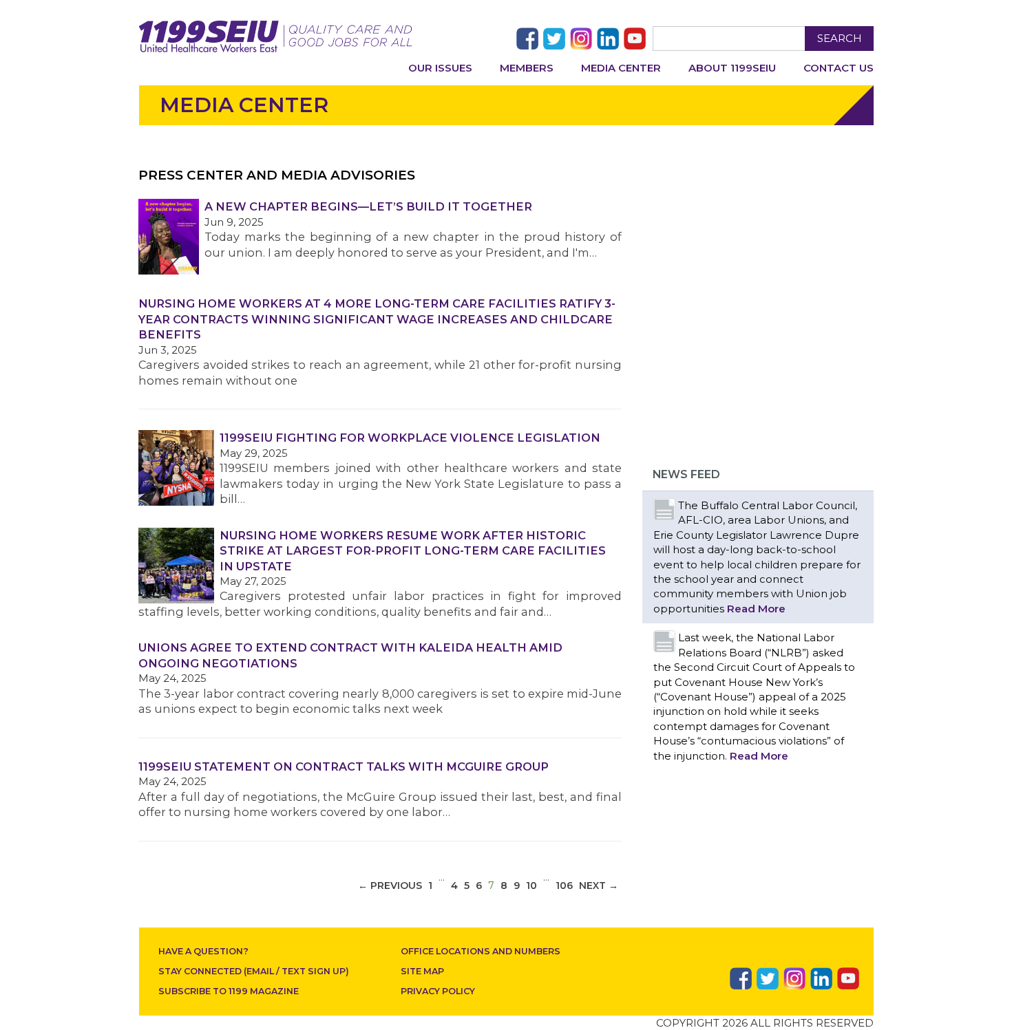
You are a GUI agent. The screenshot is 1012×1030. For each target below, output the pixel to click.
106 (564, 885)
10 (531, 885)
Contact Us (838, 67)
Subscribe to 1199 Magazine (228, 991)
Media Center (621, 67)
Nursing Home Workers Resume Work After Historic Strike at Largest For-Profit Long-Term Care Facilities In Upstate (413, 550)
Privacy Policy (438, 991)
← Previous (390, 885)
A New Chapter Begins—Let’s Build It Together (368, 206)
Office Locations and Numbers (480, 951)
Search (839, 38)
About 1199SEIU (732, 67)
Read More (756, 608)
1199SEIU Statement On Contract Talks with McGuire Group (343, 766)
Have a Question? (203, 951)
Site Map (422, 971)
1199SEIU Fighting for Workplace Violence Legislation (410, 437)
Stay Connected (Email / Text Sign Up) (253, 971)
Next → (598, 885)
